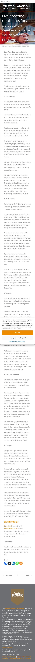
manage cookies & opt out (17, 338)
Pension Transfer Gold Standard (14, 608)
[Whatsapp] (17, 563)
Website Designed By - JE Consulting (20, 658)
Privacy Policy (21, 341)
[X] (9, 563)
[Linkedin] (13, 563)
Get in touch (8, 526)
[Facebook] (5, 563)
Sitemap (4, 657)
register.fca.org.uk (7, 647)
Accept (17, 332)
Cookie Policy (13, 341)
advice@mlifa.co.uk (10, 528)
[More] (21, 563)
